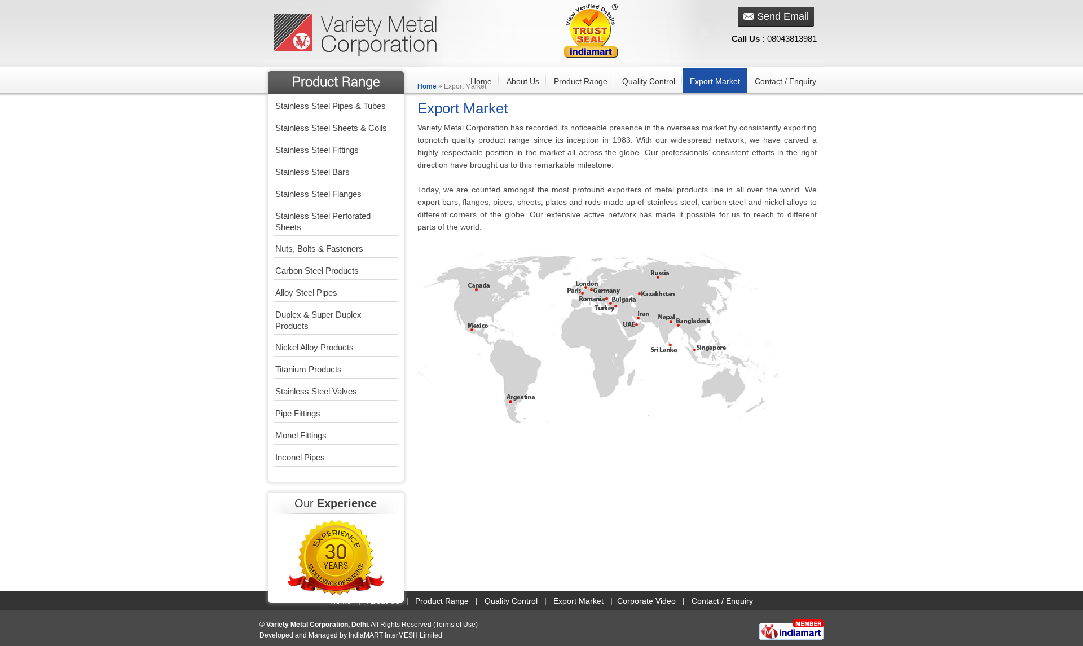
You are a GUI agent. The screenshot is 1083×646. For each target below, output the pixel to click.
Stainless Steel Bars (312, 172)
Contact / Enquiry (785, 81)
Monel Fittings (301, 435)
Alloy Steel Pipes (306, 292)
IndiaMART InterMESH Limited (395, 635)
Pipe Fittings (297, 413)
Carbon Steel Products (317, 270)
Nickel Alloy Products (314, 347)
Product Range (580, 81)
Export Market (715, 81)
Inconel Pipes (300, 457)
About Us (523, 81)
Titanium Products (308, 369)
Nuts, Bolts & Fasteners (319, 248)
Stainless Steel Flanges (318, 194)
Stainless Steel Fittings (317, 150)
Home (481, 81)
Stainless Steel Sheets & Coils (331, 128)
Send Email (783, 16)
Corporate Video (646, 600)
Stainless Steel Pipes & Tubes (330, 106)
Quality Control (648, 81)
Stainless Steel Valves (316, 391)
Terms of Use (455, 625)
